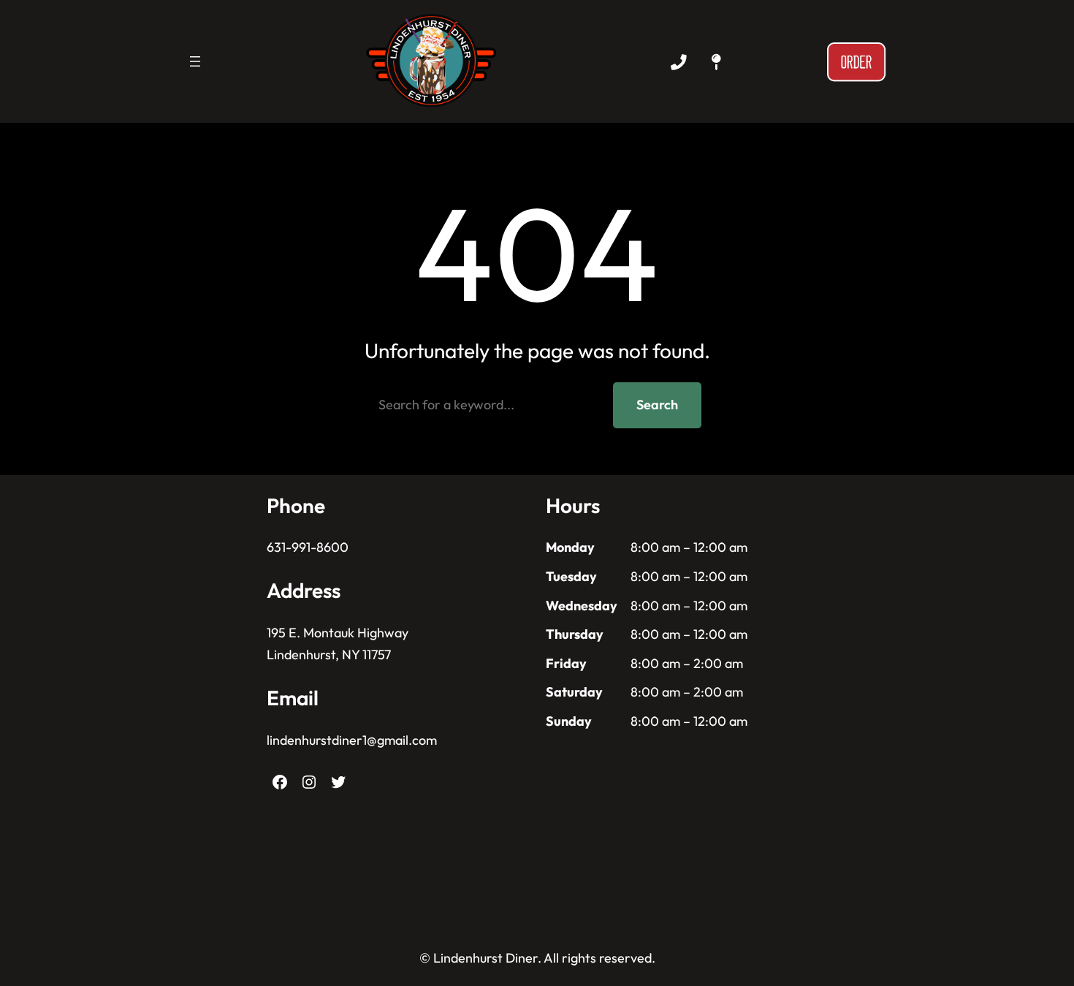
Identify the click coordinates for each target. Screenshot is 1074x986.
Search (657, 404)
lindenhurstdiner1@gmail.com (352, 740)
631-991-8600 (308, 547)
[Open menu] (195, 61)
